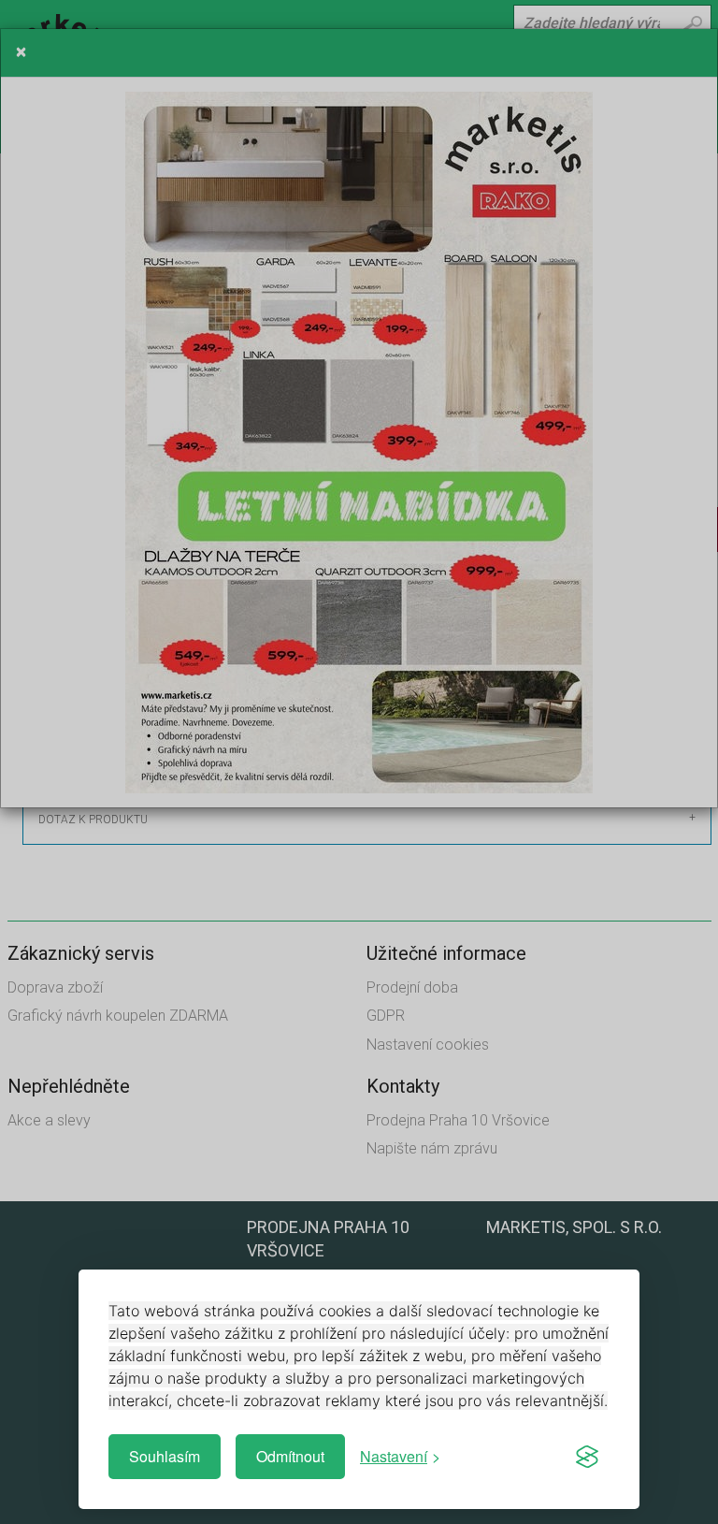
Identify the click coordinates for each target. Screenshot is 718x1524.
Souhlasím (164, 1456)
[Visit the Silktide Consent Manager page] (587, 1456)
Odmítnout (290, 1456)
